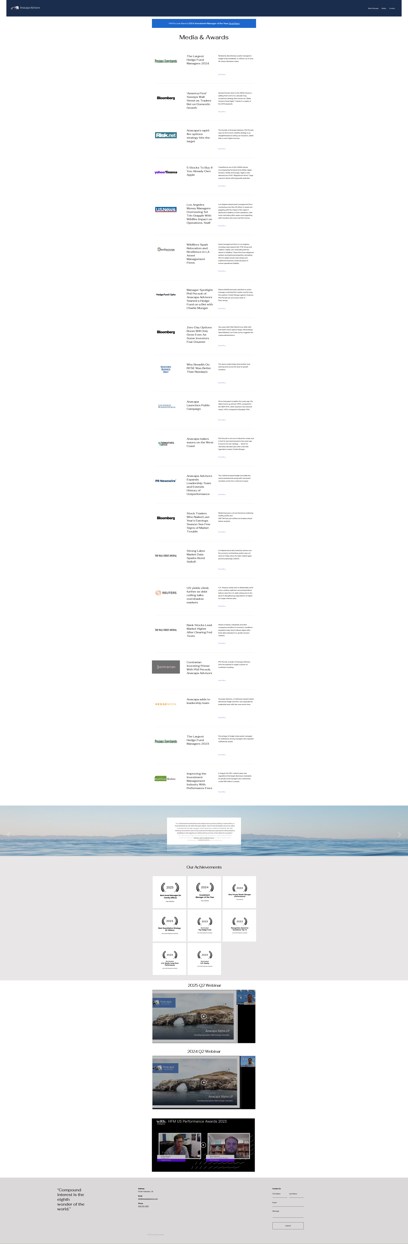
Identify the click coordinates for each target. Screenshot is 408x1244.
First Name (276, 1194)
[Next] (399, 834)
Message (276, 1211)
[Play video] (204, 1016)
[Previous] (8, 834)
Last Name (293, 1194)
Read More (234, 23)
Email (274, 1202)
